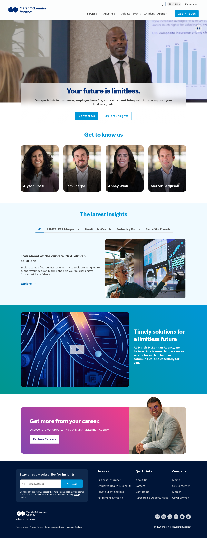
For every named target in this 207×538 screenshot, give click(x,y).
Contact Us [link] (87, 116)
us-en (175, 4)
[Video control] (198, 28)
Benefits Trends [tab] (158, 229)
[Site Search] (161, 4)
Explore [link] (26, 283)
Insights (125, 13)
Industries (109, 13)
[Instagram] (163, 516)
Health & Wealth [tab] (98, 229)
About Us (141, 480)
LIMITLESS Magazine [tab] (63, 229)
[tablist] (103, 229)
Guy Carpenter (181, 486)
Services (92, 13)
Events (137, 13)
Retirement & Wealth (110, 497)
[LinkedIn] (188, 516)
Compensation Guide (54, 527)
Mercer (176, 491)
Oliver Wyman (180, 497)
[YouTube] (182, 516)
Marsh (176, 480)
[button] (40, 168)
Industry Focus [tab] (128, 229)
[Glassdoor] (157, 516)
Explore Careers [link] (44, 439)
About (161, 13)
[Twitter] (169, 516)
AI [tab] (40, 229)
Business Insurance (109, 480)
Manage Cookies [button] (74, 527)
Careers (189, 4)
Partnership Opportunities (152, 497)
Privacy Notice (36, 527)
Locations (149, 13)
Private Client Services (110, 491)
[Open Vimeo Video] (75, 349)
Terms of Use (22, 527)
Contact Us (142, 491)
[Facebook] (176, 516)
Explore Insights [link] (116, 116)
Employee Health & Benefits (114, 486)
